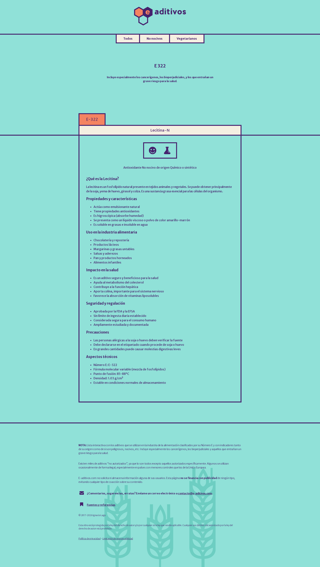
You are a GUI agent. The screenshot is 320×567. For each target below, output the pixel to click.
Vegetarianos (187, 38)
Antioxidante (132, 167)
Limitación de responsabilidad (117, 538)
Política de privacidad (90, 538)
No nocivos (154, 38)
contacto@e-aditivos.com (195, 493)
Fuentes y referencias (101, 505)
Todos (127, 38)
